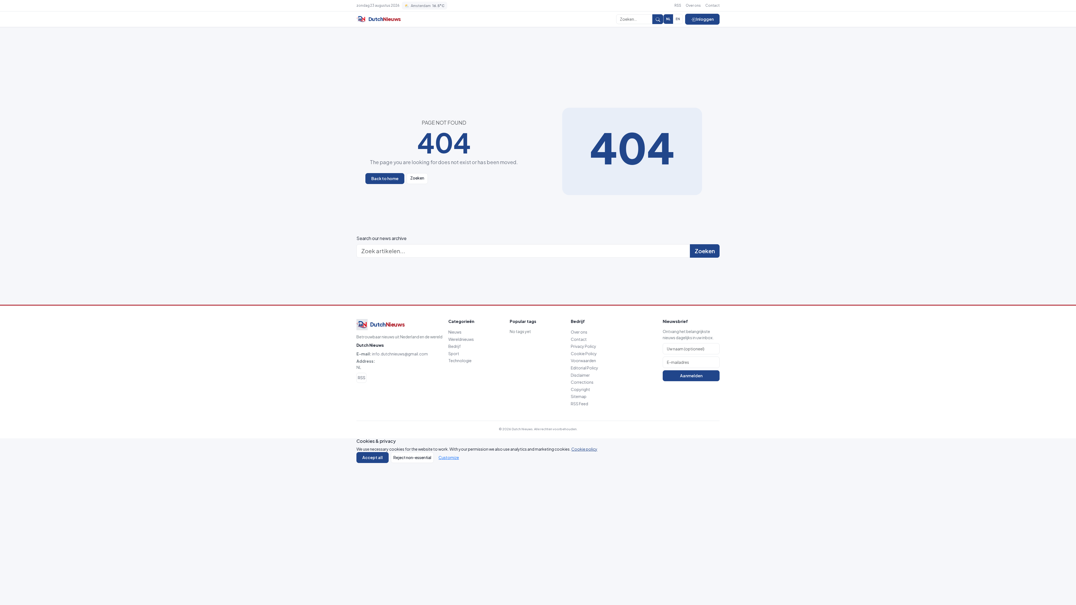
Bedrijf (454, 346)
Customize (449, 457)
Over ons (693, 5)
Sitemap (578, 396)
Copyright (580, 389)
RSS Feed (579, 403)
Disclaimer (580, 375)
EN (678, 19)
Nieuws (455, 331)
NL (668, 19)
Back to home (384, 178)
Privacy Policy (583, 346)
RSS (677, 5)
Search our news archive (381, 238)
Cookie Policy (584, 353)
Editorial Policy (584, 367)
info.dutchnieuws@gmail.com (400, 353)
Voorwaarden (583, 360)
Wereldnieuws (461, 339)
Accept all (372, 457)
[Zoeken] (657, 19)
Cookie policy (584, 449)
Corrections (582, 382)
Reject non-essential (412, 457)
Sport (453, 353)
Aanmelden (691, 375)
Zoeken (417, 177)
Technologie (460, 360)
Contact (712, 5)
